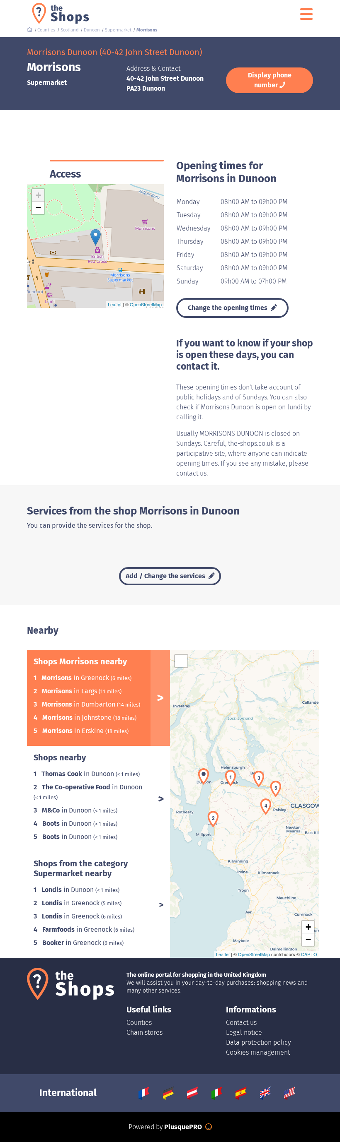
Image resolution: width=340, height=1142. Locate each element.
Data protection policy (258, 1042)
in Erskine (73, 731)
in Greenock (76, 678)
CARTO (309, 954)
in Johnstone (77, 717)
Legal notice (244, 1032)
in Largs (70, 691)
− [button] (38, 207)
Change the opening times (228, 308)
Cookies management (258, 1052)
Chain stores (144, 1032)
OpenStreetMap (146, 304)
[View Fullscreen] (181, 661)
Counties (139, 1023)
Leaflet (114, 304)
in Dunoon (78, 774)
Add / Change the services (166, 576)
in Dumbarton (79, 704)
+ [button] (38, 195)
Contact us (241, 1023)
